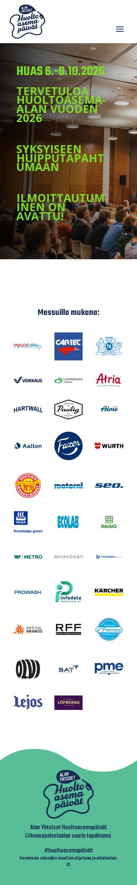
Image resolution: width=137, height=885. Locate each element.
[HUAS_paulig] (68, 417)
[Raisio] (109, 527)
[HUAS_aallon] (28, 447)
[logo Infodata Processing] (68, 601)
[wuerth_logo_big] (109, 447)
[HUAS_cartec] (68, 358)
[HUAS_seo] (109, 485)
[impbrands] (28, 632)
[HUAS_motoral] (68, 486)
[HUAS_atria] (109, 385)
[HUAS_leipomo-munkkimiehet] (28, 496)
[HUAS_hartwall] (28, 411)
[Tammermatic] (109, 566)
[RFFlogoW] (68, 634)
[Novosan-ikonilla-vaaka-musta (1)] (68, 556)
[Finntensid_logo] (109, 641)
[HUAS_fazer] (68, 458)
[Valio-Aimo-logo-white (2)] (109, 415)
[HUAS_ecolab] (68, 529)
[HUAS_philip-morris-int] (109, 354)
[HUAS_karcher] (109, 593)
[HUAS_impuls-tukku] (28, 347)
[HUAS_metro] (28, 556)
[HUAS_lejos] (28, 709)
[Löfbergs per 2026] (68, 707)
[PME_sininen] (109, 673)
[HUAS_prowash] (28, 593)
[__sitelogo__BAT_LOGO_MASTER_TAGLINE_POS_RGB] (68, 675)
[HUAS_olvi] (28, 680)
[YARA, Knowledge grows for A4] (28, 530)
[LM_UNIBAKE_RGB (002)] (68, 381)
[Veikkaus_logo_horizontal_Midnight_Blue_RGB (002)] (28, 381)
